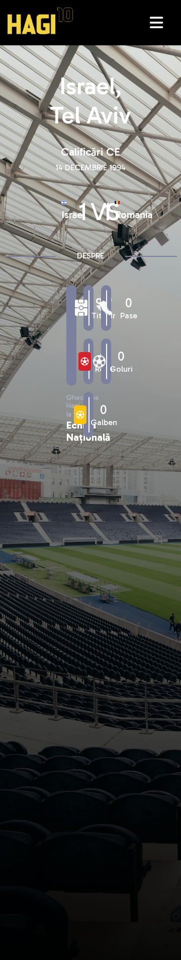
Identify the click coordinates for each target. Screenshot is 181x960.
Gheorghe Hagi (40, 21)
